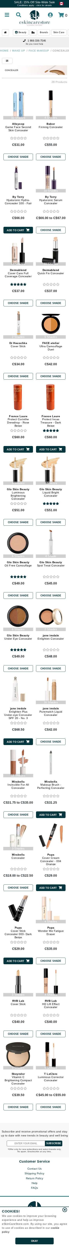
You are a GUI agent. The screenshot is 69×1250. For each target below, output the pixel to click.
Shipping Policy (34, 1173)
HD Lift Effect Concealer (50, 1004)
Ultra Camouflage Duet (50, 346)
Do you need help (34, 44)
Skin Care (59, 32)
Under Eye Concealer (18, 637)
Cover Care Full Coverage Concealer (18, 273)
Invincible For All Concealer (18, 785)
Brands (44, 32)
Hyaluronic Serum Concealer (50, 200)
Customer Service (34, 1161)
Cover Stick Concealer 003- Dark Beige (18, 932)
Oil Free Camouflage (18, 564)
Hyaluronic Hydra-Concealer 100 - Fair (18, 200)
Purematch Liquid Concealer (50, 711)
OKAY (34, 1241)
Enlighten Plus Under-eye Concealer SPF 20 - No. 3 (18, 713)
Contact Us (34, 1168)
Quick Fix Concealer (51, 272)
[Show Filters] (7, 61)
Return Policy (34, 1178)
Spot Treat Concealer (51, 564)
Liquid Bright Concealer (50, 492)
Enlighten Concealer (51, 637)
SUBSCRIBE (53, 1143)
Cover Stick (18, 345)
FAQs (34, 1187)
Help (35, 1183)
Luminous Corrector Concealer (51, 1077)
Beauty (22, 32)
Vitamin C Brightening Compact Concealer (18, 1078)
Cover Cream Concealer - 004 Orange (50, 859)
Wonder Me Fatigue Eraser (51, 931)
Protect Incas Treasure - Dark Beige (50, 421)
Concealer (18, 856)
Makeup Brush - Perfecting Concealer (51, 785)
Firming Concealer (51, 125)
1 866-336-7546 (37, 40)
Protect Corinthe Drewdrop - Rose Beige (18, 421)
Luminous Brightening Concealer (18, 494)
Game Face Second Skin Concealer (18, 127)
